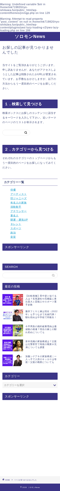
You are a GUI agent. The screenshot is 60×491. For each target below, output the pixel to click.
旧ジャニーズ (18, 198)
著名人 (14, 215)
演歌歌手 (15, 206)
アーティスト (18, 194)
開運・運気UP (19, 219)
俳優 (13, 189)
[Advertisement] (30, 438)
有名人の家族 (18, 202)
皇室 (13, 236)
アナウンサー (18, 211)
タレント (15, 224)
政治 (13, 232)
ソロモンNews (30, 36)
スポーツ (15, 228)
